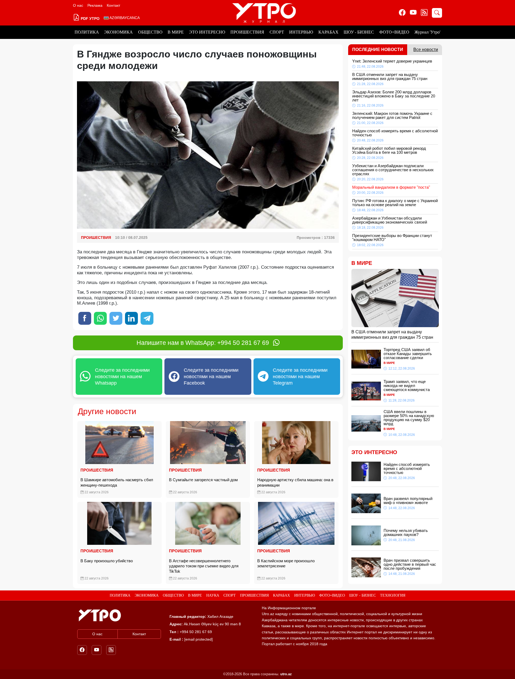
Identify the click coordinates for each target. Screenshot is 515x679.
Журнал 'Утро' (427, 32)
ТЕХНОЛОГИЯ (392, 595)
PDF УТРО (90, 18)
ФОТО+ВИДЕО (394, 32)
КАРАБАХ (328, 32)
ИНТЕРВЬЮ (301, 32)
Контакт (113, 5)
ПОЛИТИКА (87, 32)
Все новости (425, 49)
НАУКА (212, 595)
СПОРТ (277, 32)
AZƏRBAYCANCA (124, 18)
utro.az (286, 674)
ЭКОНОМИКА (118, 32)
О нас (78, 5)
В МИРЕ (176, 32)
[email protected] (198, 639)
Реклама (94, 5)
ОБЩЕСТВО (150, 32)
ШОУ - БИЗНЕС (359, 32)
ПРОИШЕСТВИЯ (247, 32)
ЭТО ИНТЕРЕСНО (207, 32)
